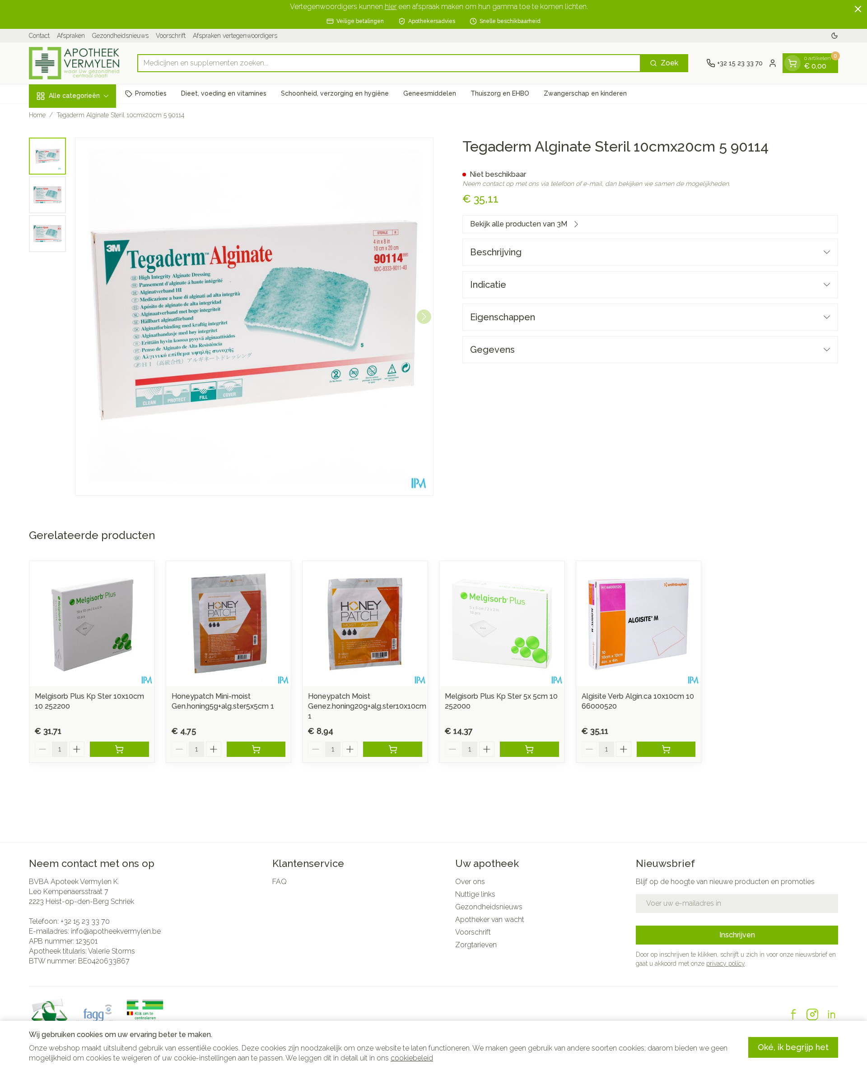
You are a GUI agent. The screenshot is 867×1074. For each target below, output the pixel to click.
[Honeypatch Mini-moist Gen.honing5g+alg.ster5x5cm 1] (228, 623)
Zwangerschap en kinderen (585, 93)
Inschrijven (737, 935)
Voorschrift (171, 35)
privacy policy (725, 963)
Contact (39, 35)
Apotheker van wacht (489, 919)
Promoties (151, 93)
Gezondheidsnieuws (120, 35)
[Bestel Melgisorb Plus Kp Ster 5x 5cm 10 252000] (529, 749)
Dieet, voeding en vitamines (223, 93)
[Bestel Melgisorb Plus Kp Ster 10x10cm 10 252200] (119, 749)
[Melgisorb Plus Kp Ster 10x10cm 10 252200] (91, 623)
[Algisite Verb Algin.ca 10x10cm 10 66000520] (638, 623)
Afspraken (71, 35)
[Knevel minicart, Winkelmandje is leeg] (792, 63)
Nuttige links (475, 894)
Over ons (470, 881)
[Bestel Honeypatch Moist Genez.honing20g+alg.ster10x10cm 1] (392, 749)
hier (390, 6)
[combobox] (389, 63)
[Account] (772, 63)
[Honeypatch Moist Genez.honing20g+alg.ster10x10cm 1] (365, 623)
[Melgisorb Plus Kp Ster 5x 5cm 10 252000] (501, 623)
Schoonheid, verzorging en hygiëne (335, 93)
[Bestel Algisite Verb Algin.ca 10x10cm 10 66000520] (666, 749)
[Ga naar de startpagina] (74, 63)
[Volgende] (424, 316)
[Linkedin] (831, 1014)
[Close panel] (858, 9)
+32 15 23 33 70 (85, 921)
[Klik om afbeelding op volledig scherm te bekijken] (254, 316)
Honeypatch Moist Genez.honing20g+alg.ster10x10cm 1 (367, 706)
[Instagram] (812, 1014)
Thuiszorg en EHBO (500, 93)
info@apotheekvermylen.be (116, 931)
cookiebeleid (412, 1058)
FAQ (279, 881)
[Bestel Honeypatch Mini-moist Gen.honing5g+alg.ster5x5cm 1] (256, 749)
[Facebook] (793, 1014)
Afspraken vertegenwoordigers (235, 35)
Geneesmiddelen (429, 93)
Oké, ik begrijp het (793, 1047)
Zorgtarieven (476, 944)
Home (37, 115)
